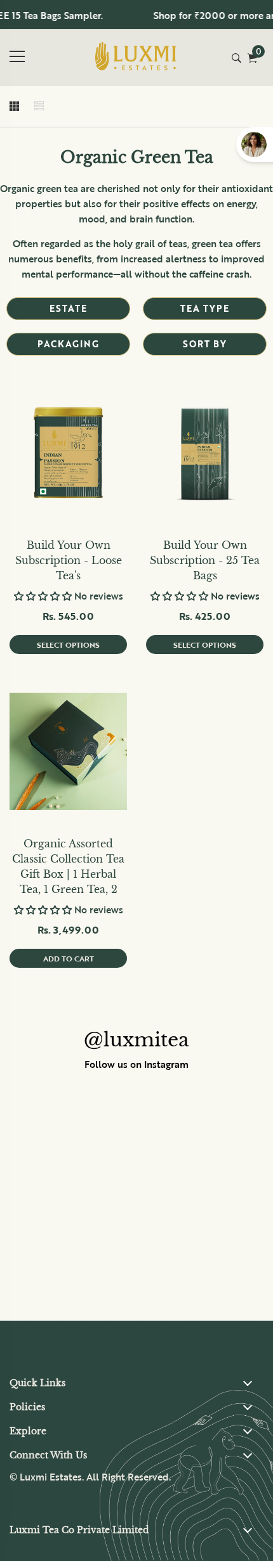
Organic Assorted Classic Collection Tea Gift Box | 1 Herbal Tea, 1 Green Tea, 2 (68, 866)
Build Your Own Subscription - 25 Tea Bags (205, 560)
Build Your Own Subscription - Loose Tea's (68, 560)
